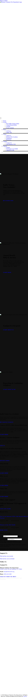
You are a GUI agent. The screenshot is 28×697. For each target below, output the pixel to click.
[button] (10, 542)
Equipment (9, 138)
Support (5, 146)
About (4, 134)
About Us (8, 135)
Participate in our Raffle (12, 149)
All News (8, 131)
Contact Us (9, 143)
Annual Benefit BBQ (11, 125)
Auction (8, 126)
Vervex (25, 696)
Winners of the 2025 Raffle (7, 525)
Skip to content (3, 0)
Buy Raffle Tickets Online (12, 123)
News (4, 129)
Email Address (3, 539)
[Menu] (0, 118)
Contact (5, 141)
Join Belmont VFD (11, 144)
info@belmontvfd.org (9, 571)
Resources (8, 139)
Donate (8, 147)
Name (1, 536)
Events (4, 122)
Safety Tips (9, 132)
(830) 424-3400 (8, 574)
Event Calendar (10, 127)
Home (4, 121)
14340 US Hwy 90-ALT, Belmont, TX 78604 (11, 569)
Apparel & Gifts (10, 150)
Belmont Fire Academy (12, 137)
